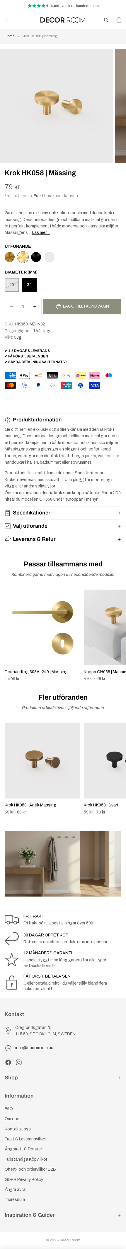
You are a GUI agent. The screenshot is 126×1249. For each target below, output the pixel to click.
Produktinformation (37, 420)
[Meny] (6, 20)
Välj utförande (30, 526)
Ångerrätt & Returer (23, 1149)
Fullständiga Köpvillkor (26, 1159)
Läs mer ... (41, 232)
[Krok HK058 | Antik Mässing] (10, 257)
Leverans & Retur (34, 539)
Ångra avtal (15, 1189)
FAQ (9, 1109)
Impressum (15, 1199)
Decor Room (69, 1240)
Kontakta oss (18, 1129)
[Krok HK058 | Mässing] (23, 257)
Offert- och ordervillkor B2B (30, 1169)
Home (10, 36)
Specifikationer (31, 513)
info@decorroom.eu (34, 1048)
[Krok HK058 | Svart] (36, 257)
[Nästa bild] (114, 635)
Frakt (38, 196)
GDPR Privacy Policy (24, 1179)
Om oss (12, 1119)
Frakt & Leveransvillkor (26, 1139)
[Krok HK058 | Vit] (50, 257)
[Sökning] (106, 19)
